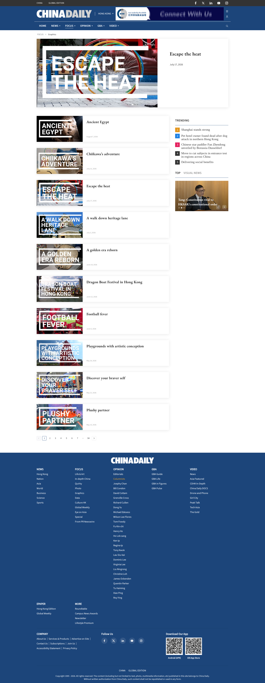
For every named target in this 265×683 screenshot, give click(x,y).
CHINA (39, 3)
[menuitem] (104, 14)
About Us (41, 639)
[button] (179, 207)
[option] (201, 196)
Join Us (71, 643)
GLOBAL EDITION (56, 3)
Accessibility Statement (48, 648)
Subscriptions (57, 643)
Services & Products (59, 639)
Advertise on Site (80, 639)
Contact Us (42, 643)
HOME (42, 26)
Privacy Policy (70, 648)
